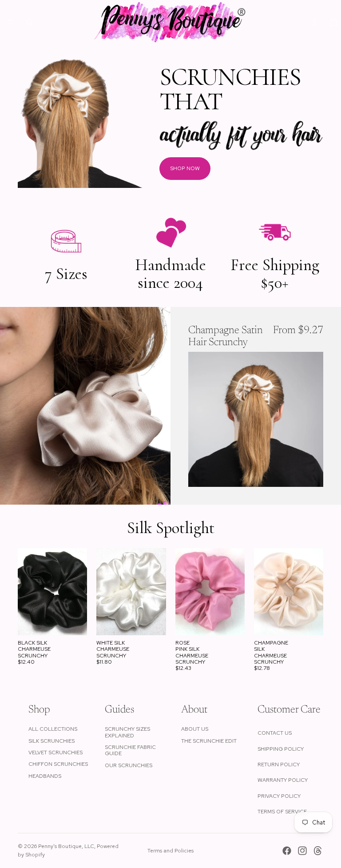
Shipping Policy (281, 749)
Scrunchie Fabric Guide (130, 750)
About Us (194, 729)
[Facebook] (287, 850)
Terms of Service (282, 811)
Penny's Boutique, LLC (66, 846)
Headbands (44, 776)
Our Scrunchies (128, 765)
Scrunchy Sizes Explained (127, 732)
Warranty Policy (283, 780)
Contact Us (275, 733)
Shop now (185, 168)
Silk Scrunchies (51, 741)
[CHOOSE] (309, 473)
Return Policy (279, 764)
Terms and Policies (170, 850)
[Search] (29, 22)
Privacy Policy (279, 796)
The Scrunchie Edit (209, 741)
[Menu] (10, 22)
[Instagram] (302, 850)
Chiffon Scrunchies (58, 764)
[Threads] (318, 850)
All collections (52, 729)
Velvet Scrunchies (55, 752)
